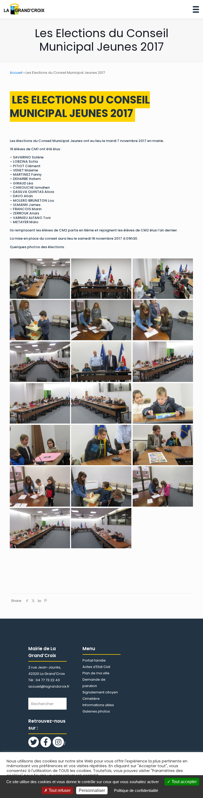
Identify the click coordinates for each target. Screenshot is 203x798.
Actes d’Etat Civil (96, 666)
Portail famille (94, 660)
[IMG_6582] (163, 278)
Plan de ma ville (95, 673)
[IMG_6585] (40, 320)
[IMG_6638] (40, 528)
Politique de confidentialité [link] (136, 790)
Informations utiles (98, 705)
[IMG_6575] (101, 278)
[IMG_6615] (101, 403)
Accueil (16, 72)
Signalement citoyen (100, 692)
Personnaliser (92, 790)
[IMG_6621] (40, 486)
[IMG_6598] (101, 320)
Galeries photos (96, 711)
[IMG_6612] (40, 362)
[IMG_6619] (163, 445)
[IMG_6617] (40, 445)
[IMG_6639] (101, 528)
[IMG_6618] (101, 445)
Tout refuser (59, 790)
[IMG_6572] (40, 278)
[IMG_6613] (101, 362)
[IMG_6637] (163, 486)
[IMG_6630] (101, 486)
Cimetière (91, 698)
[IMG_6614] (163, 362)
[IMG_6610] (163, 320)
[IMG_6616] (163, 403)
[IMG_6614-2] (40, 403)
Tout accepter (183, 781)
